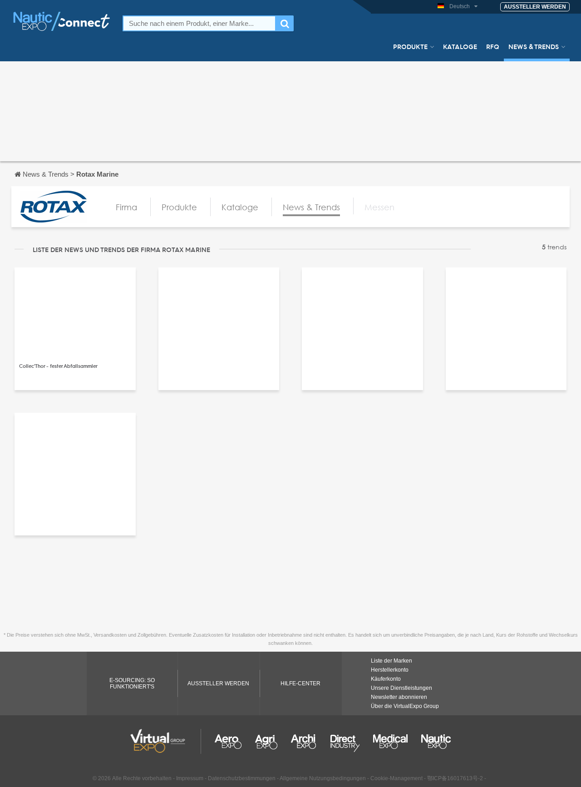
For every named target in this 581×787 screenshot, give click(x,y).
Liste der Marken (391, 661)
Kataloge (460, 46)
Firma (126, 207)
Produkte (410, 46)
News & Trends (533, 46)
